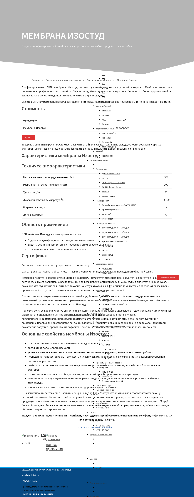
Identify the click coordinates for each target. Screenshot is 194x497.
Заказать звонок (168, 277)
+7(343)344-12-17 (169, 259)
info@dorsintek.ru (169, 263)
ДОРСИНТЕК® (42, 265)
